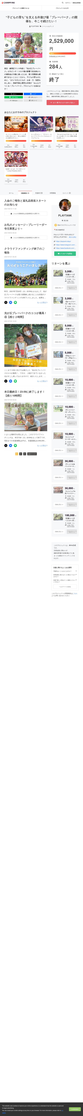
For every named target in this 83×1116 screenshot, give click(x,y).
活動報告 (25, 193)
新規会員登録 (77, 3)
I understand (75, 1109)
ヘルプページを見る (65, 587)
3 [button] (24, 454)
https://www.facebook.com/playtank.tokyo (66, 248)
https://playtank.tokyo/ (63, 241)
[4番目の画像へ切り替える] (31, 61)
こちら (75, 593)
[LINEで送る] (15, 302)
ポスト (15, 94)
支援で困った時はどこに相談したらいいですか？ (64, 581)
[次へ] (39, 45)
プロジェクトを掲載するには (20, 8)
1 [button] (16, 454)
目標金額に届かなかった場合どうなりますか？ (64, 575)
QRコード (34, 100)
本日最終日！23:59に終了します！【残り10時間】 (24, 393)
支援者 (38, 193)
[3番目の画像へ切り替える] (23, 61)
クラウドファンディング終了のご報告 (24, 250)
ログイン (68, 3)
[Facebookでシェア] (10, 302)
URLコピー (34, 97)
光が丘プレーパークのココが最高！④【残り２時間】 (25, 315)
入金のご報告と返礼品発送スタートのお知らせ (25, 202)
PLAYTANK (35, 26)
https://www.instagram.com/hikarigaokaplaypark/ (66, 245)
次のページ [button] (31, 454)
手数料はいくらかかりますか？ (62, 571)
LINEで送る (14, 97)
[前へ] (6, 45)
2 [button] (20, 454)
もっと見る (41, 302)
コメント (66, 193)
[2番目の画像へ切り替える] (15, 61)
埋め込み (14, 100)
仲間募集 (53, 193)
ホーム (11, 193)
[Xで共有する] (5, 302)
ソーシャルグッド (48, 26)
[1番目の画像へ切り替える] (7, 61)
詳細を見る (58, 288)
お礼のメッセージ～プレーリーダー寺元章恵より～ (25, 226)
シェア (34, 94)
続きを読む (73, 237)
